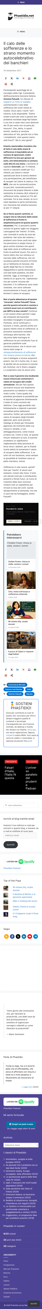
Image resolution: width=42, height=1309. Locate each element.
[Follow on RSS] (6, 936)
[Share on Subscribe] (29, 78)
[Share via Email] (35, 78)
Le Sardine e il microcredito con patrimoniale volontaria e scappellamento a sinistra (20, 1209)
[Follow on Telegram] (35, 936)
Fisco (6, 1261)
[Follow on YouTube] (29, 936)
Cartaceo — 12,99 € (31, 521)
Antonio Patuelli (15, 694)
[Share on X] (11, 78)
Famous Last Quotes (13, 689)
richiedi (9, 735)
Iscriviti (10, 844)
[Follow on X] (18, 936)
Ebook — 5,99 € (14, 521)
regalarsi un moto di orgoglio (17, 102)
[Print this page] (6, 84)
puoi (30, 741)
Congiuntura (9, 1265)
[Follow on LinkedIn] (24, 936)
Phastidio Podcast (12, 868)
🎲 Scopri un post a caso (21, 1124)
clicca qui (31, 730)
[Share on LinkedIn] (17, 78)
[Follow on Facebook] (12, 936)
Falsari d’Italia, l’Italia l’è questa (10, 773)
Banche (29, 694)
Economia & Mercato (17, 685)
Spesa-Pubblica (10, 1289)
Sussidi (7, 1296)
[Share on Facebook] (6, 78)
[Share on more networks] (11, 84)
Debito (6, 1281)
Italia (29, 689)
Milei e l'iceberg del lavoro (25, 901)
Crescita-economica (12, 1293)
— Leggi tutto (26, 1087)
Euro (6, 1277)
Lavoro (7, 1285)
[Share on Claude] (23, 78)
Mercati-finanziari (11, 1269)
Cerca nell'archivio (15, 805)
